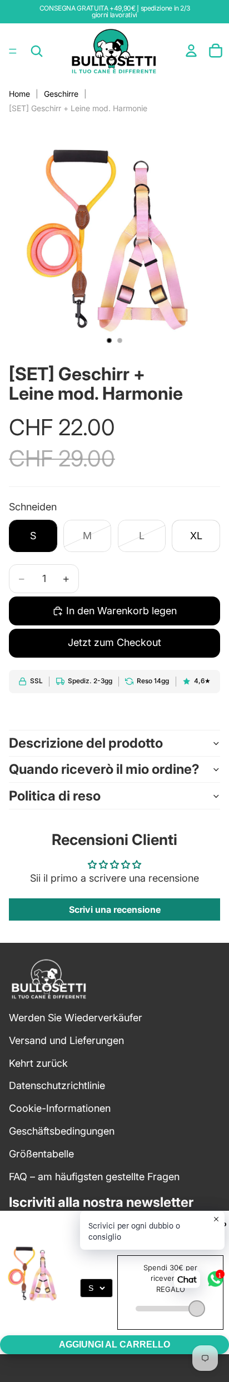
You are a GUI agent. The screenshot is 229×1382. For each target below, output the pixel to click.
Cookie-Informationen (60, 1108)
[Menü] (13, 51)
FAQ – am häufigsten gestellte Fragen (94, 1176)
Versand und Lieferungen (66, 1040)
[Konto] (191, 50)
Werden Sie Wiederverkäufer (75, 1017)
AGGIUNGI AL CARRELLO (114, 1344)
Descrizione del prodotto (86, 743)
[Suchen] (36, 51)
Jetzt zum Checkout (114, 642)
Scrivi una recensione (115, 909)
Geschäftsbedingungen (61, 1131)
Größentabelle (41, 1154)
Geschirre (61, 93)
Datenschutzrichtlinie (57, 1085)
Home (19, 93)
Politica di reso (55, 796)
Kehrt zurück (38, 1063)
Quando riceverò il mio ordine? (104, 769)
